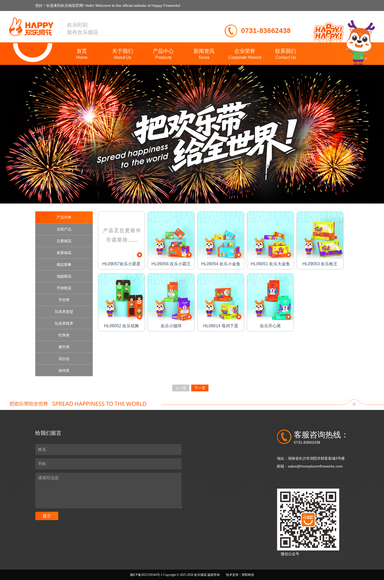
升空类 (64, 300)
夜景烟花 (64, 253)
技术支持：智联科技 (240, 575)
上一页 (180, 388)
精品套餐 (64, 264)
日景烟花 (64, 241)
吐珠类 (64, 335)
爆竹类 (64, 347)
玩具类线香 (64, 323)
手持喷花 (64, 288)
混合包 (64, 359)
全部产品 (64, 229)
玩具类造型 (64, 311)
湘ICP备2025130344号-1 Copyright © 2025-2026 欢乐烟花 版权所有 (175, 575)
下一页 (199, 388)
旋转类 (64, 370)
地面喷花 (64, 276)
